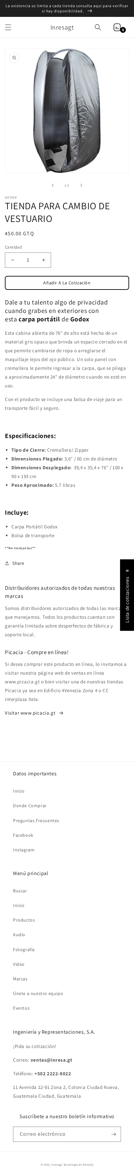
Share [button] (18, 563)
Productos (24, 920)
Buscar (20, 891)
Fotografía (24, 949)
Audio (19, 934)
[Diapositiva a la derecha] (81, 185)
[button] (8, 27)
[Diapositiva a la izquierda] (53, 185)
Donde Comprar (30, 805)
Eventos (21, 1008)
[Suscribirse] (113, 1134)
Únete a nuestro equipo (38, 993)
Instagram (23, 850)
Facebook (23, 835)
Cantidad (13, 247)
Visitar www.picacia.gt (30, 713)
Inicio (19, 791)
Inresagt (56, 1164)
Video (19, 964)
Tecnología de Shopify (78, 1164)
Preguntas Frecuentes (36, 820)
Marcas (20, 979)
